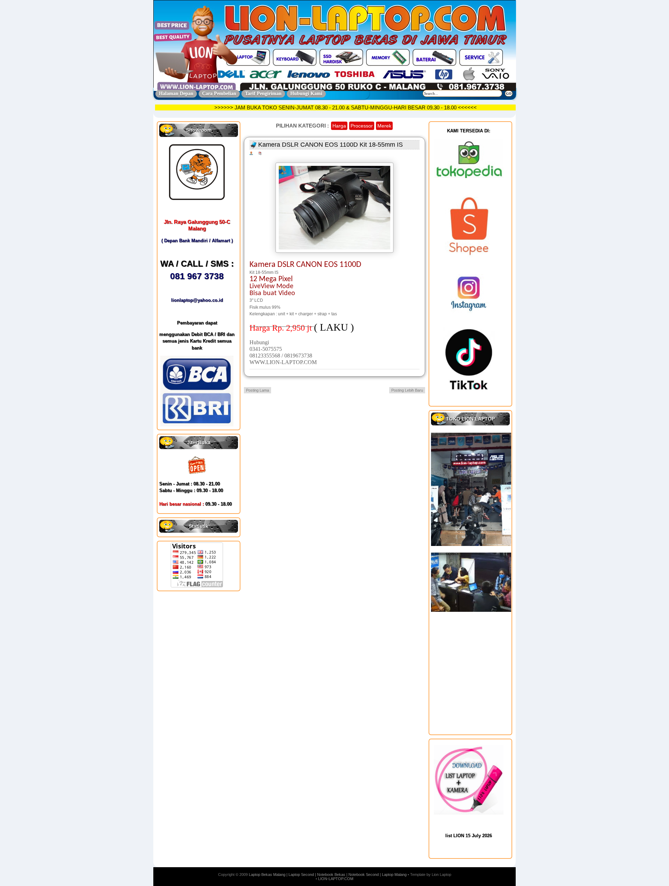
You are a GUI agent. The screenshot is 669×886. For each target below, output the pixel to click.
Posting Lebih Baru (407, 390)
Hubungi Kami (306, 93)
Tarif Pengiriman (263, 93)
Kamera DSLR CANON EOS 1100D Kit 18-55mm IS (330, 144)
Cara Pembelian (219, 93)
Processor (362, 126)
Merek (384, 126)
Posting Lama (257, 390)
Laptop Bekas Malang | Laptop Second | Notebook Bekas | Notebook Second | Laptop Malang (328, 874)
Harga (339, 126)
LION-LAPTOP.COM (335, 879)
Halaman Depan (176, 93)
